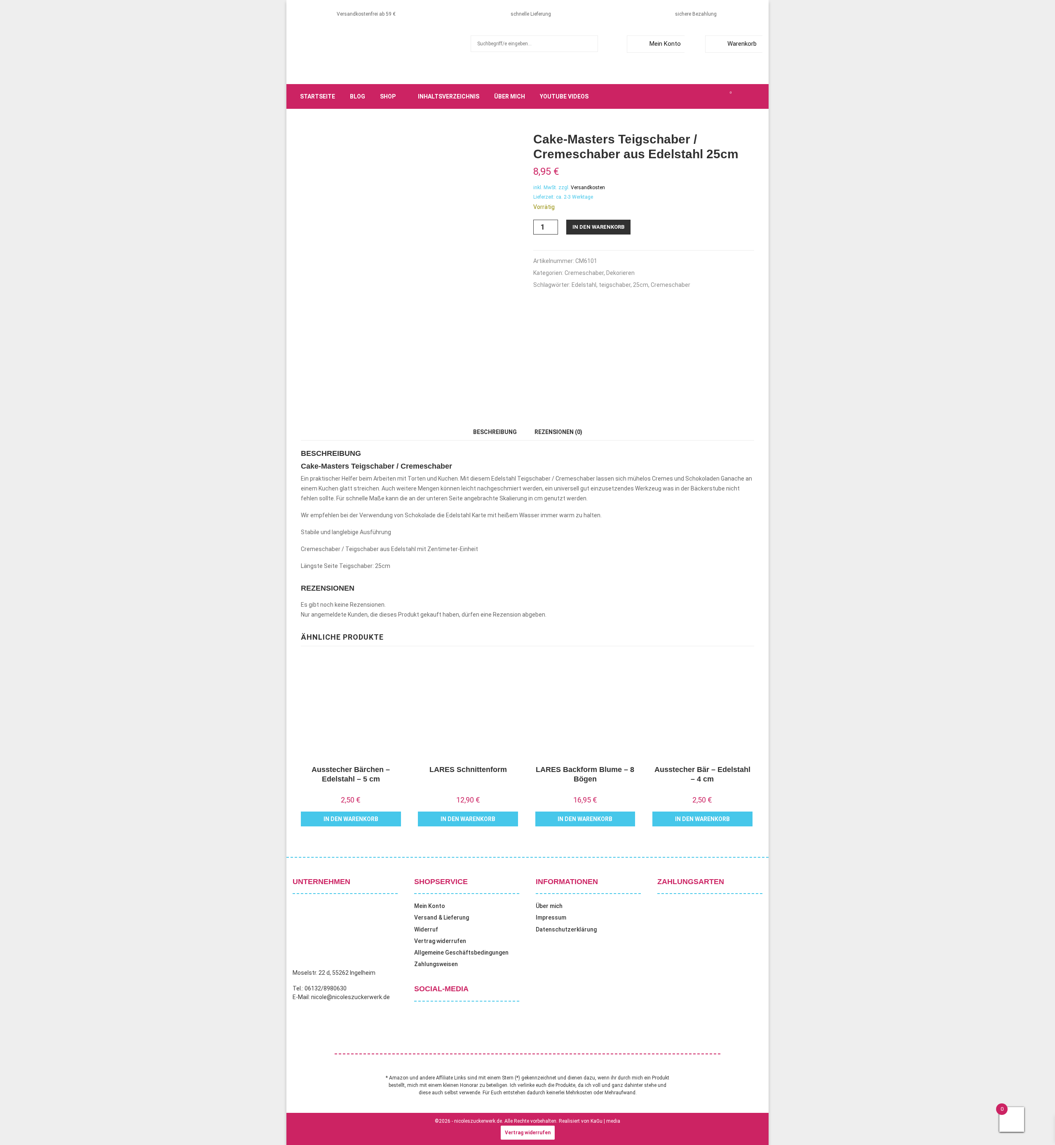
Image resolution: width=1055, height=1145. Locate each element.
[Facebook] (684, 96)
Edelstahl (584, 285)
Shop (388, 96)
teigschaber (615, 285)
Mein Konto (665, 43)
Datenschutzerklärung (566, 929)
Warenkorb (742, 43)
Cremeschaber (584, 273)
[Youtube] (721, 96)
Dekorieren (620, 273)
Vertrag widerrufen (440, 941)
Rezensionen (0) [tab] (558, 432)
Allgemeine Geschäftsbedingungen (461, 952)
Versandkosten (588, 187)
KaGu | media (605, 1121)
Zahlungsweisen (436, 964)
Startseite (317, 96)
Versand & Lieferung (441, 917)
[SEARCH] (589, 43)
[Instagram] (703, 96)
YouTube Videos (564, 96)
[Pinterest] (712, 96)
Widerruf (426, 929)
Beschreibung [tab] (495, 432)
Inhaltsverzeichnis (448, 96)
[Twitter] (694, 96)
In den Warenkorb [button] (351, 819)
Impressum (551, 917)
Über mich (509, 96)
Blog (357, 96)
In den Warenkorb (598, 227)
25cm (640, 285)
